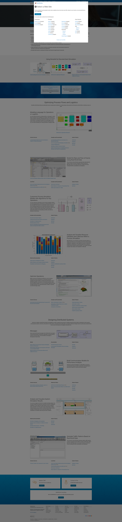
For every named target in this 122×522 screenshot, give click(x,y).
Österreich (63, 24)
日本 (76, 31)
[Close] (87, 3)
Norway (63, 23)
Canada (36, 23)
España (49, 26)
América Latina (37, 21)
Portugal (63, 26)
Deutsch (64, 31)
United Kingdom (64, 36)
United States (37, 24)
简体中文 (77, 27)
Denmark (49, 23)
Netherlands (64, 21)
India (76, 23)
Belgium (49, 21)
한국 (76, 32)
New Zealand (77, 24)
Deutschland (50, 24)
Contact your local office (61, 39)
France (49, 29)
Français (64, 34)
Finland (49, 27)
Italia (49, 32)
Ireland (49, 31)
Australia (76, 21)
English (64, 32)
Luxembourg (50, 34)
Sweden (63, 27)
